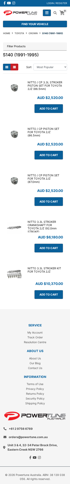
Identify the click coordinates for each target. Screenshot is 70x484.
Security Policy (35, 398)
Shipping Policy (35, 403)
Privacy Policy (35, 388)
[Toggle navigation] (47, 12)
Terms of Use (35, 384)
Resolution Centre (35, 342)
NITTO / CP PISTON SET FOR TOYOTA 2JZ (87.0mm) (43, 178)
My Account (35, 332)
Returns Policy (35, 393)
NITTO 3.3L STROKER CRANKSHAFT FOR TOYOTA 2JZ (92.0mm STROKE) (42, 226)
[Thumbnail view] (7, 67)
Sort (29, 67)
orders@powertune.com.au (28, 437)
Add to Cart (48, 108)
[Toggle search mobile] (54, 13)
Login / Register (57, 3)
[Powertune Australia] (20, 12)
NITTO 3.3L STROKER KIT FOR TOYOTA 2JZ (44, 270)
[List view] (14, 67)
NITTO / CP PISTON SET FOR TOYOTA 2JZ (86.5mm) (43, 132)
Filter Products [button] (16, 46)
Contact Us (35, 368)
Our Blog (35, 363)
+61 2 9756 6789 (21, 429)
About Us (35, 358)
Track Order (35, 337)
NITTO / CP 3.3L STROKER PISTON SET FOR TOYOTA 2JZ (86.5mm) (45, 85)
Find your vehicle (35, 24)
